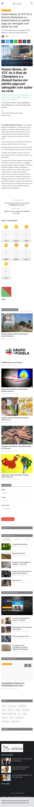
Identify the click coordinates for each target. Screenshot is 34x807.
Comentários (6, 485)
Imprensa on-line (6, 10)
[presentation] (26, 665)
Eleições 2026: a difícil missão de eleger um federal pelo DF (21, 572)
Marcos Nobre (16, 721)
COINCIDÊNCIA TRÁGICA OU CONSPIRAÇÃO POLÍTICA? (12, 684)
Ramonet (4, 717)
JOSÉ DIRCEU (21, 706)
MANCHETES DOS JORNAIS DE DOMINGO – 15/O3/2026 (21, 563)
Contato (4, 796)
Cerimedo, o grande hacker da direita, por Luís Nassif (20, 619)
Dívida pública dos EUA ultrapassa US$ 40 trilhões (22, 628)
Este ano (27, 539)
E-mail (3, 497)
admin (6, 36)
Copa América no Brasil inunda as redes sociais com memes (21, 768)
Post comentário (8, 519)
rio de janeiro (19, 717)
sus (19, 714)
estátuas (10, 710)
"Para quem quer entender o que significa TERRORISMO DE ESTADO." (17, 204)
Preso (24, 714)
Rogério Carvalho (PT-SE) (9, 714)
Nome (3, 489)
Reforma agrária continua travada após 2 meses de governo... (14, 335)
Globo (11, 717)
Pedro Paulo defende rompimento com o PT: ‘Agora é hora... (22, 776)
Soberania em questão (18, 553)
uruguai (18, 710)
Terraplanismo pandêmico (19, 544)
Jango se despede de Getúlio (20, 636)
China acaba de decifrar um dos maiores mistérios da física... (14, 390)
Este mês (17, 539)
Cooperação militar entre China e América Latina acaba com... (15, 476)
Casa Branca (5, 721)
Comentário (5, 505)
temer (4, 710)
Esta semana (6, 539)
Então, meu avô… (17, 580)
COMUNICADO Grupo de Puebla (11, 362)
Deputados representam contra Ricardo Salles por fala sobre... (16, 447)
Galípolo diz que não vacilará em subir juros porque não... (22, 760)
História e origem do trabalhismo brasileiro (19, 796)
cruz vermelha (12, 706)
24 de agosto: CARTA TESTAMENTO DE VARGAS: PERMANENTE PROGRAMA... (20, 647)
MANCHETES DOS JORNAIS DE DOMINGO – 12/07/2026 (17, 212)
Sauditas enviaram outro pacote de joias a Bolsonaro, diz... (15, 419)
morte (4, 706)
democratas (25, 710)
